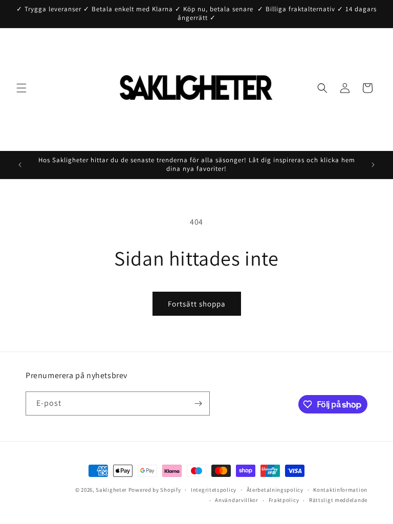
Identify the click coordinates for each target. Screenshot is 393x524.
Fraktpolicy (284, 500)
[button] (21, 88)
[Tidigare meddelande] (20, 165)
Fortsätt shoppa (197, 304)
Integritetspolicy (213, 489)
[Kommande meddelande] (373, 165)
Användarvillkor (236, 500)
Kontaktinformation (340, 489)
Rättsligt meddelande (338, 500)
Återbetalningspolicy (275, 489)
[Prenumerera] (198, 403)
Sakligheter (111, 489)
